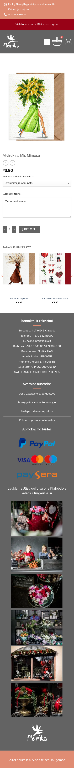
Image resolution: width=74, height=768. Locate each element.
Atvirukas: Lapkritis (18, 298)
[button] (47, 42)
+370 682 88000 (43, 336)
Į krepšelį (29, 229)
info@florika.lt (43, 341)
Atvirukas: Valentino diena (55, 298)
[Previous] (3, 282)
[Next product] (5, 163)
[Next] (71, 282)
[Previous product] (12, 163)
